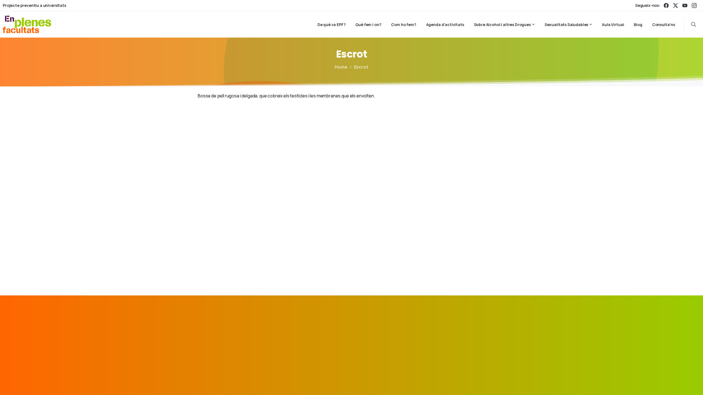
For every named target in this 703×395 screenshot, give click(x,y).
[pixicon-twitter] (473, 332)
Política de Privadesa (425, 382)
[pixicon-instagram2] (486, 332)
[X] (675, 5)
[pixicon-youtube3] (499, 332)
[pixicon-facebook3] (461, 332)
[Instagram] (694, 5)
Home (341, 67)
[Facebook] (666, 5)
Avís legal (391, 382)
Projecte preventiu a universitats (34, 5)
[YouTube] (685, 5)
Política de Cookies (469, 382)
